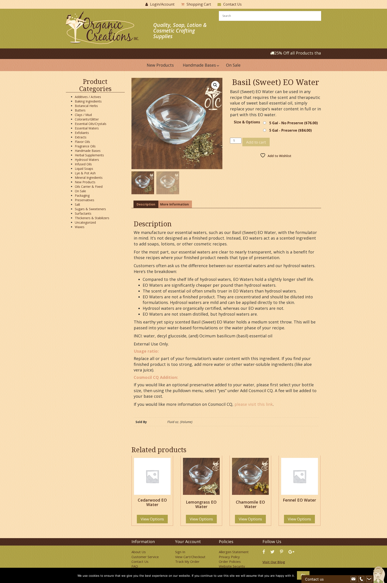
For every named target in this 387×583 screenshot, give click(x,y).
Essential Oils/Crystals (90, 124)
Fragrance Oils (85, 146)
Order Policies (230, 561)
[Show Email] (353, 579)
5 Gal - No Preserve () (293, 122)
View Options (152, 519)
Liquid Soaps (84, 168)
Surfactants (83, 213)
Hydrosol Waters (87, 159)
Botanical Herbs (86, 106)
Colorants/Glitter (87, 119)
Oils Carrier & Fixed (89, 186)
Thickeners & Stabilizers (92, 218)
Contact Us (232, 4)
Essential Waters (87, 128)
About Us (138, 552)
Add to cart (256, 142)
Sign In (180, 552)
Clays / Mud (83, 115)
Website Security (232, 566)
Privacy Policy (229, 557)
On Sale (80, 191)
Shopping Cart (199, 4)
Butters (80, 110)
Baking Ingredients (88, 101)
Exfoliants (82, 133)
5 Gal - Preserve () (290, 130)
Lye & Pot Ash (85, 173)
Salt (77, 204)
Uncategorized (85, 222)
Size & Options (247, 122)
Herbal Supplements (89, 155)
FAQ (134, 566)
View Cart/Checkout (190, 557)
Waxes (79, 227)
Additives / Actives (88, 97)
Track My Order (187, 561)
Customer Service (145, 557)
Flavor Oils (82, 142)
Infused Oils (83, 164)
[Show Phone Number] (361, 579)
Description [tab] (146, 204)
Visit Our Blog (273, 562)
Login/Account (162, 4)
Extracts (80, 137)
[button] (215, 85)
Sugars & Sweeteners (90, 209)
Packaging (82, 195)
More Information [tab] (174, 204)
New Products (85, 182)
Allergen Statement (234, 552)
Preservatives (84, 200)
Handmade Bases (88, 150)
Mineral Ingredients (89, 177)
